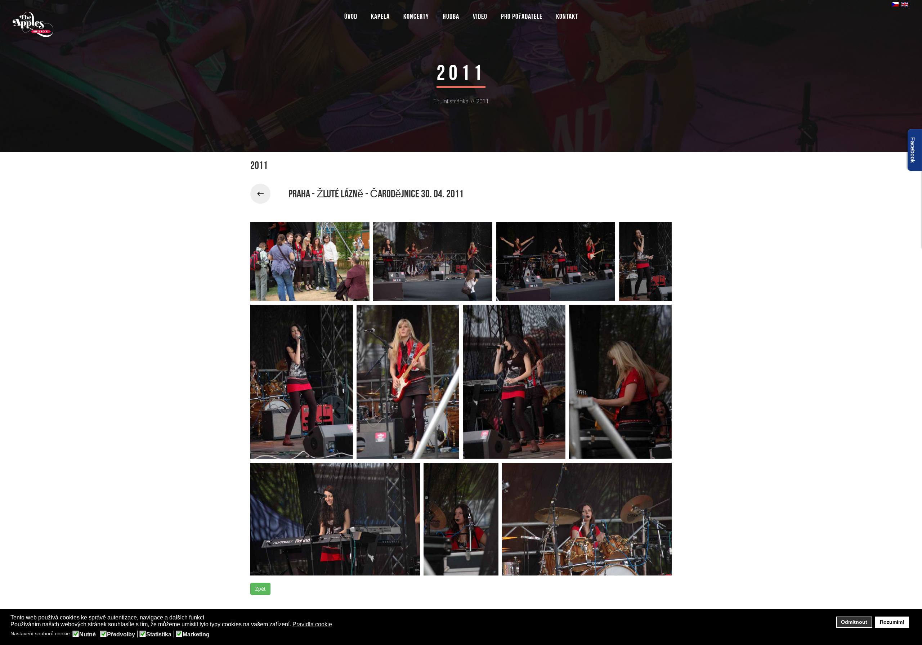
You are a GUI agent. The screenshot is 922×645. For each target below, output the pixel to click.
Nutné (87, 634)
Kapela (380, 16)
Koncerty (416, 16)
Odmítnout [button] (854, 622)
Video (480, 16)
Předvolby (121, 634)
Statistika (158, 634)
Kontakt (567, 16)
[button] (336, 625)
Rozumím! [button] (892, 622)
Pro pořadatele (521, 16)
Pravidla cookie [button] (312, 624)
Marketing (196, 634)
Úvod (350, 16)
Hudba (451, 16)
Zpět (260, 588)
